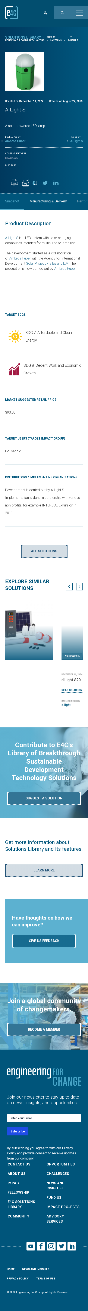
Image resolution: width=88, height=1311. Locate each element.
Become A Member (44, 1029)
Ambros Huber (15, 141)
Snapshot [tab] (12, 201)
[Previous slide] (69, 586)
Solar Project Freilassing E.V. (47, 263)
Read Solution (15, 690)
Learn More (44, 870)
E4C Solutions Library (21, 1204)
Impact (14, 1183)
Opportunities (61, 1164)
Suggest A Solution (44, 798)
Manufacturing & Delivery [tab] (48, 201)
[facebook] (34, 183)
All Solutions (44, 551)
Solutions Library (23, 37)
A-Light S (11, 238)
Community (18, 1216)
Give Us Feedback (44, 941)
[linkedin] (56, 183)
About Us (16, 1174)
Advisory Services (55, 1218)
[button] (79, 12)
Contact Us (19, 1164)
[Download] (14, 183)
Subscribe (17, 1131)
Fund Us (54, 1198)
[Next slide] (79, 586)
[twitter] (45, 183)
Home (11, 1269)
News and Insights (56, 1185)
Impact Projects (63, 1207)
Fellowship (18, 1192)
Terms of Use (45, 1278)
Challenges (58, 1174)
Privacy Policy (18, 1278)
